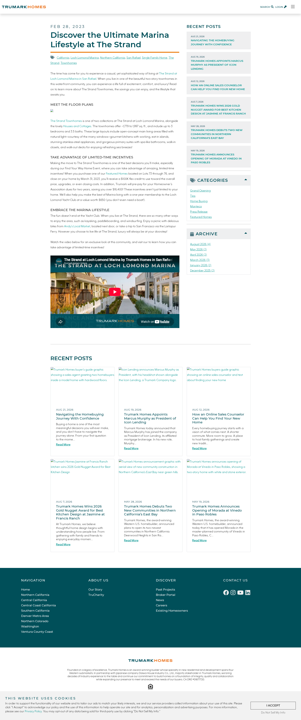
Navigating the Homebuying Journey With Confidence (212, 40)
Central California (34, 600)
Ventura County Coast (37, 631)
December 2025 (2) (202, 270)
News (160, 600)
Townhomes (69, 63)
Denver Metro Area (35, 616)
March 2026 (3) (200, 260)
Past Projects (165, 589)
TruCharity (96, 595)
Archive (207, 233)
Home (25, 589)
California (63, 58)
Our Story (95, 589)
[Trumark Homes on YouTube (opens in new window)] (241, 593)
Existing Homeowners (172, 610)
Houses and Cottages (77, 126)
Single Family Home (154, 58)
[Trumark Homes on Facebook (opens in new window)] (227, 593)
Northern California (112, 58)
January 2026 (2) (200, 265)
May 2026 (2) (198, 249)
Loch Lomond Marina (85, 58)
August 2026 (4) (200, 244)
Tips (192, 196)
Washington (30, 626)
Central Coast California (38, 605)
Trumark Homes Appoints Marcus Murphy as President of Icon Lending (217, 62)
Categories (212, 180)
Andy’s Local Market (77, 226)
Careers (161, 605)
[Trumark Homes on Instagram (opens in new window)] (234, 593)
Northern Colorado (34, 621)
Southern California (35, 610)
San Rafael (134, 58)
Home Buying (199, 201)
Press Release (199, 212)
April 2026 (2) (198, 255)
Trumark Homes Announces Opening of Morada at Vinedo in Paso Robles (216, 156)
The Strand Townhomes (66, 121)
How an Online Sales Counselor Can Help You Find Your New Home (218, 85)
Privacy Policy (33, 711)
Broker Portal (165, 595)
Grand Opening (200, 190)
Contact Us (235, 580)
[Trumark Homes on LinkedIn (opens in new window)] (248, 593)
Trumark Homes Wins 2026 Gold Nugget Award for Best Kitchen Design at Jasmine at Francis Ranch (218, 107)
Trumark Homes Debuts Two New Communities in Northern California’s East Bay (216, 132)
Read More (63, 444)
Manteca (196, 206)
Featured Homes (117, 173)
